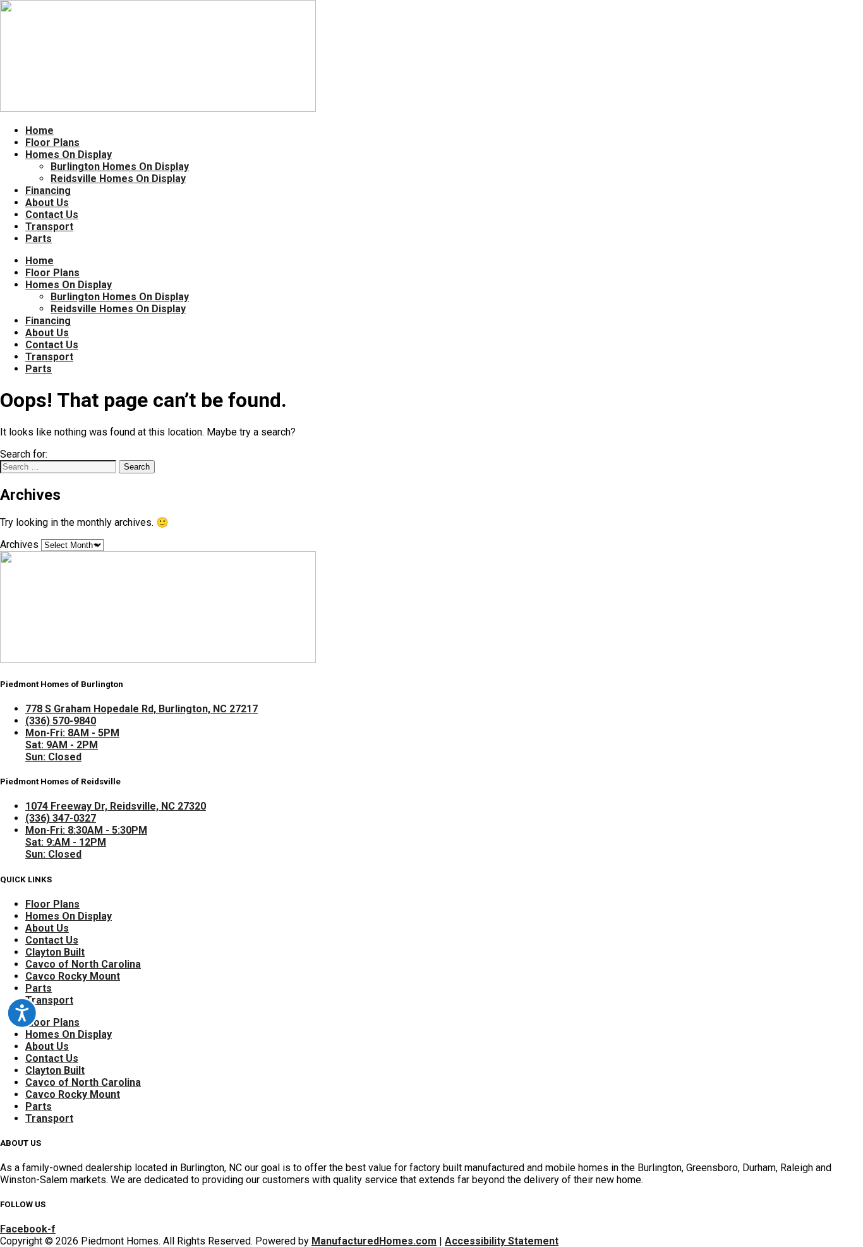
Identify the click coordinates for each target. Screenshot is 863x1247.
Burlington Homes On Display (120, 167)
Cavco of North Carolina (83, 964)
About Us (47, 203)
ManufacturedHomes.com (374, 1241)
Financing (48, 191)
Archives (19, 544)
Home (39, 131)
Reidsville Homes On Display (118, 179)
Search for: (23, 454)
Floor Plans (52, 143)
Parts (38, 239)
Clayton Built (55, 952)
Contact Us (51, 215)
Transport (49, 227)
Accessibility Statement (501, 1241)
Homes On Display (68, 155)
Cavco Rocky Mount (72, 976)
